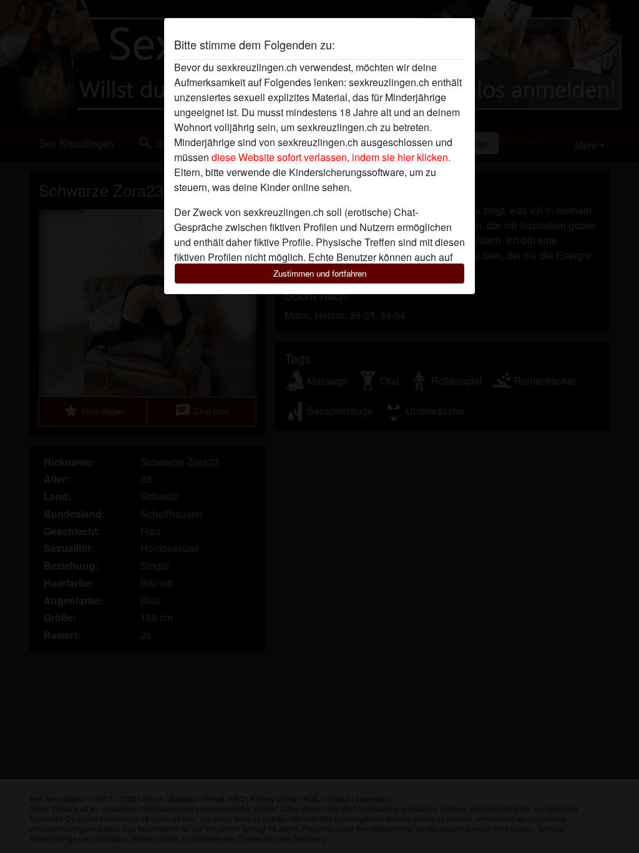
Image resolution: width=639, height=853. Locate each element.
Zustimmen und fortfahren (319, 273)
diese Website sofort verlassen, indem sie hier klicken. (331, 157)
